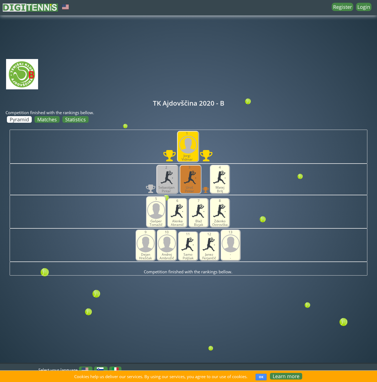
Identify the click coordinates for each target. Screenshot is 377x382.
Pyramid (19, 119)
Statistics (75, 119)
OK (261, 377)
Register (342, 7)
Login (363, 7)
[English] (85, 369)
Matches (47, 119)
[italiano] (115, 369)
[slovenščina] (100, 369)
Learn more (286, 376)
